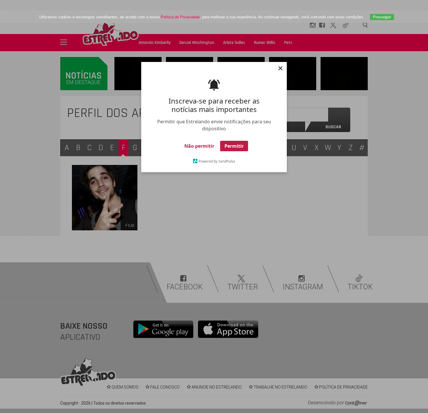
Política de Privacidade (180, 17)
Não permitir (199, 146)
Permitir (234, 146)
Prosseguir (382, 17)
